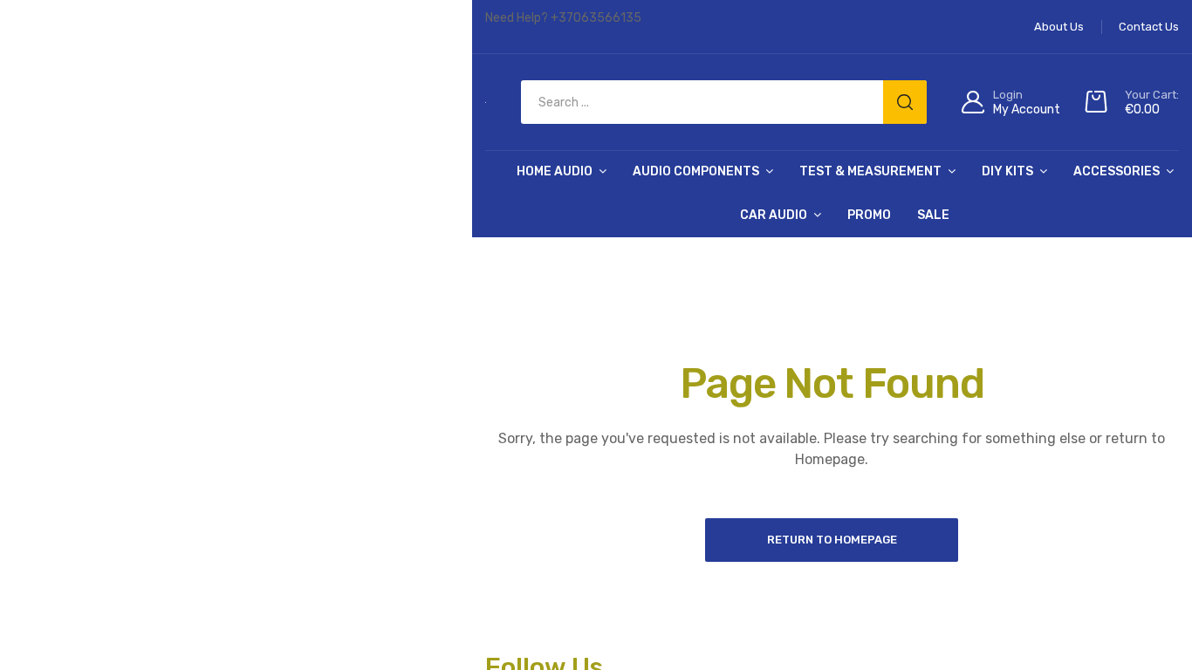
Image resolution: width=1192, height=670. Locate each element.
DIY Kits (1007, 171)
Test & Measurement (870, 171)
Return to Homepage (832, 539)
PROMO (869, 215)
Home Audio (555, 171)
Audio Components (696, 171)
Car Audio (773, 215)
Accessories (1116, 171)
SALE (933, 215)
